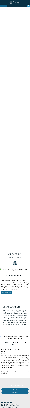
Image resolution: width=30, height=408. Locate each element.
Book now (4, 6)
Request (15, 389)
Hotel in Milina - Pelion (9, 407)
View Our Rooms (6, 292)
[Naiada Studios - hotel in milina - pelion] (15, 2)
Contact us (6, 402)
